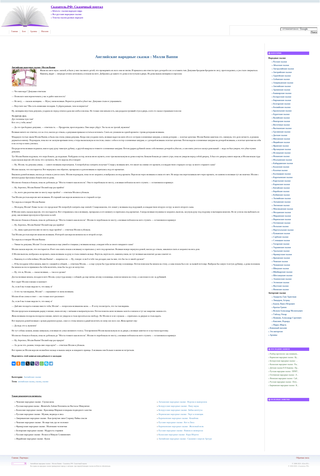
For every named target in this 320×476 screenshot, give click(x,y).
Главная (14, 31)
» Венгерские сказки (281, 121)
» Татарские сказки (280, 243)
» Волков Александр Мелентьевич (287, 310)
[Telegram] (51, 364)
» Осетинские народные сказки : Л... (283, 374)
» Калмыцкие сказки (281, 173)
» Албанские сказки (281, 79)
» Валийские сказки (281, 117)
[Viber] (37, 364)
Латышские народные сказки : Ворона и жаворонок (182, 401)
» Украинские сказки (281, 247)
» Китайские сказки (281, 187)
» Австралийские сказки (283, 68)
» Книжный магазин (277, 328)
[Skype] (46, 364)
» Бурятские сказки (281, 114)
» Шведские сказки (280, 268)
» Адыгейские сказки (281, 75)
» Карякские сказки (281, 184)
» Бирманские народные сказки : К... (283, 385)
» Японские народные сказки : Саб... (283, 378)
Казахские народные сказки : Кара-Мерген (178, 434)
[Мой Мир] (23, 364)
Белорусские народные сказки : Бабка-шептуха (180, 409)
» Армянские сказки (281, 89)
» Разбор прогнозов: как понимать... (283, 353)
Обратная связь (302, 457)
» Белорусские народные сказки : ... (283, 360)
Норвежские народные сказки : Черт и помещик (180, 414)
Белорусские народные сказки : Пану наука (178, 405)
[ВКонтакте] (14, 364)
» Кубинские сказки (281, 194)
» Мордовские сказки (281, 215)
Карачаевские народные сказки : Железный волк (181, 426)
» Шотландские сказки (282, 275)
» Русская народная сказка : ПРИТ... (283, 371)
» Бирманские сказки (281, 100)
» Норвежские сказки (281, 219)
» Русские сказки (279, 61)
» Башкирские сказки (281, 93)
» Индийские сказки (281, 142)
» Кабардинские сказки (282, 163)
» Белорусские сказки (281, 96)
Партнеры (24, 457)
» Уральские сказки (281, 250)
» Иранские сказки (280, 145)
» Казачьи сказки (280, 170)
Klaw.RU (305, 463)
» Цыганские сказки (281, 257)
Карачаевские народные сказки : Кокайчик (178, 418)
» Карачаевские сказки (282, 177)
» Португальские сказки (283, 229)
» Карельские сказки (281, 180)
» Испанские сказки (281, 156)
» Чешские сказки (280, 261)
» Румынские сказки (281, 233)
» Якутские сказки (280, 285)
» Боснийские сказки (281, 107)
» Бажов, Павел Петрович (283, 303)
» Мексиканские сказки (282, 208)
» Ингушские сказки (281, 138)
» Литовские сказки (281, 205)
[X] (28, 364)
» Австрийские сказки (282, 72)
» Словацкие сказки (281, 240)
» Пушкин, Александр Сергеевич (287, 317)
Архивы (33, 31)
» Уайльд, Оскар (279, 314)
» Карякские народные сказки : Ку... (283, 357)
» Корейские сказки (280, 191)
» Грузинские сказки (281, 131)
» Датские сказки (279, 135)
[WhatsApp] (42, 364)
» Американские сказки (282, 82)
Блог (24, 31)
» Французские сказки (282, 254)
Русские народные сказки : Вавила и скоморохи (180, 430)
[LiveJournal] (32, 364)
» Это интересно (275, 331)
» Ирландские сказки (281, 149)
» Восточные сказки (281, 124)
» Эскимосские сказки (282, 278)
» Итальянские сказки (282, 159)
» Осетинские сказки (281, 222)
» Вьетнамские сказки (282, 128)
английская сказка (26, 381)
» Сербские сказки (280, 236)
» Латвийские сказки (281, 198)
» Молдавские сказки (281, 212)
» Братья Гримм (279, 307)
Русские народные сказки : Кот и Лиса (176, 422)
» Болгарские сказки (281, 103)
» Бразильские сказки (282, 110)
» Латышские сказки (281, 201)
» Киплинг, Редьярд (281, 321)
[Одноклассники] (18, 364)
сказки (45, 381)
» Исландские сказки (281, 152)
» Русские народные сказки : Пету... (283, 381)
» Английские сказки (281, 86)
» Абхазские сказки (280, 65)
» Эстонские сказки (280, 282)
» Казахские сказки (280, 166)
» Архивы (272, 335)
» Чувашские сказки (281, 264)
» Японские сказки (280, 289)
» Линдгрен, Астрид (281, 300)
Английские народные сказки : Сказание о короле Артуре (185, 438)
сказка (38, 381)
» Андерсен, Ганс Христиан (284, 296)
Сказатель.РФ (303, 466)
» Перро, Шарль (279, 324)
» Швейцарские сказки (282, 271)
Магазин (44, 31)
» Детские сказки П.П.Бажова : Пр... (283, 367)
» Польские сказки (280, 226)
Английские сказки (32, 376)
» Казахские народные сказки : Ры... (283, 364)
